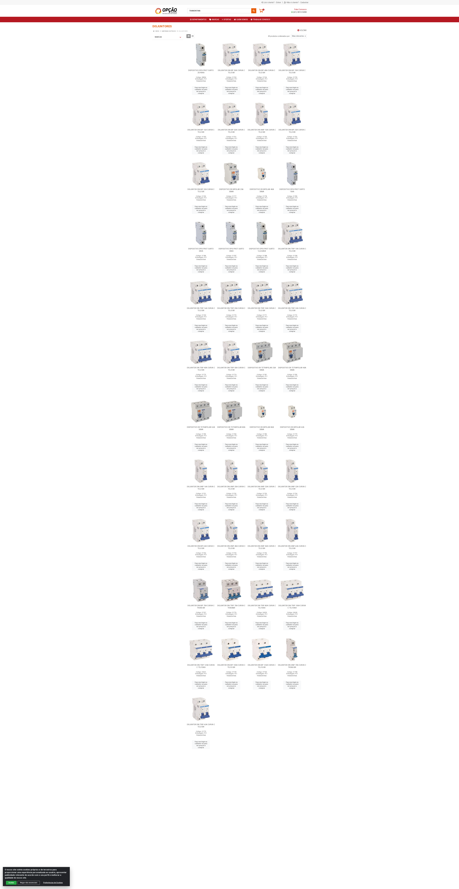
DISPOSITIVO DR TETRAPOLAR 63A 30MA (201, 428)
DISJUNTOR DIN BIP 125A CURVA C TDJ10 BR (262, 666)
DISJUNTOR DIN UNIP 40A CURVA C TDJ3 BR (231, 547)
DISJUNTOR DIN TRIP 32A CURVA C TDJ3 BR (292, 309)
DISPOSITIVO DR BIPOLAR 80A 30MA (262, 428)
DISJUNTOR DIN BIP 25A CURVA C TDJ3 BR (292, 131)
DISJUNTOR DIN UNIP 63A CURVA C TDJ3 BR (292, 547)
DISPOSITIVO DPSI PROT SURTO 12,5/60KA (261, 250)
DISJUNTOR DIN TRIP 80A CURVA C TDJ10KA (262, 606)
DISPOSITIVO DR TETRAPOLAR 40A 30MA (292, 369)
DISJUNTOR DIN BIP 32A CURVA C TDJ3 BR (201, 190)
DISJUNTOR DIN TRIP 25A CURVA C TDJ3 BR (262, 309)
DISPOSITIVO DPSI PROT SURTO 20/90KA (201, 71)
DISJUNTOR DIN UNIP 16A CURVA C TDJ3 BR (201, 488)
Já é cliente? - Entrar (272, 2)
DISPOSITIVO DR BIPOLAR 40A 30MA (262, 190)
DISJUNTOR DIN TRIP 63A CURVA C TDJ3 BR (201, 725)
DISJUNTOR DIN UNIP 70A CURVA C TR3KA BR (292, 666)
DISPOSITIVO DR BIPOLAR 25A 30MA (231, 190)
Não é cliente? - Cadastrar (297, 2)
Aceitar (11, 883)
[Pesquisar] (253, 10)
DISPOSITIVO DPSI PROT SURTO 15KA (292, 190)
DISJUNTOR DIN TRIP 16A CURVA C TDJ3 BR (201, 309)
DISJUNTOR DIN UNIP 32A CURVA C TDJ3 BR (292, 488)
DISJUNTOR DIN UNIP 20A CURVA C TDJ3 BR (231, 488)
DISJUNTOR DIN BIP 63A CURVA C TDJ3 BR (201, 547)
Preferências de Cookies (53, 883)
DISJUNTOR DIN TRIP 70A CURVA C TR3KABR (231, 606)
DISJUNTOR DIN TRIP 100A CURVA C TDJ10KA (292, 606)
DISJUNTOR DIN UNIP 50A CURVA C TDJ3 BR (262, 547)
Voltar (302, 30)
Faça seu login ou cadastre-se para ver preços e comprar (201, 90)
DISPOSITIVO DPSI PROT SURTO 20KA (201, 250)
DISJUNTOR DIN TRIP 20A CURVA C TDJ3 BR (231, 309)
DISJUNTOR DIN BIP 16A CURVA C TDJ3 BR (201, 131)
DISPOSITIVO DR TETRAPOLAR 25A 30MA (262, 369)
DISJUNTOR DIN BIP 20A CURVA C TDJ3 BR (231, 131)
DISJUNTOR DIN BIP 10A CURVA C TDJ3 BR (292, 71)
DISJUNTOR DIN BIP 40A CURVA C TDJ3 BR (261, 71)
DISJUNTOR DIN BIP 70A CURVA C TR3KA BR (201, 606)
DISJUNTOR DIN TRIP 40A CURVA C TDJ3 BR (201, 369)
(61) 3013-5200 (300, 12)
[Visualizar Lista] (193, 36)
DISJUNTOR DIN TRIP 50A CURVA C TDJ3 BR (231, 369)
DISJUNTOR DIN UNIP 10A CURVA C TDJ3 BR (262, 131)
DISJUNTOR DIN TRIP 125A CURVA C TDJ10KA (201, 666)
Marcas (158, 37)
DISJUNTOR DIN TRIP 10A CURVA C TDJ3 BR (292, 250)
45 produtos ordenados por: (279, 36)
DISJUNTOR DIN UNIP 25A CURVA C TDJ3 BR (262, 488)
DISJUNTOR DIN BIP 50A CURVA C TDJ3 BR (231, 71)
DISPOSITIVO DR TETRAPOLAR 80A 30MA (231, 428)
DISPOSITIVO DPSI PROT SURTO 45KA (231, 250)
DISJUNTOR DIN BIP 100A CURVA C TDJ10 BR (231, 666)
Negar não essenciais (28, 883)
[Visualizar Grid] (188, 36)
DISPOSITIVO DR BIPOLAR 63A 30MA (292, 428)
